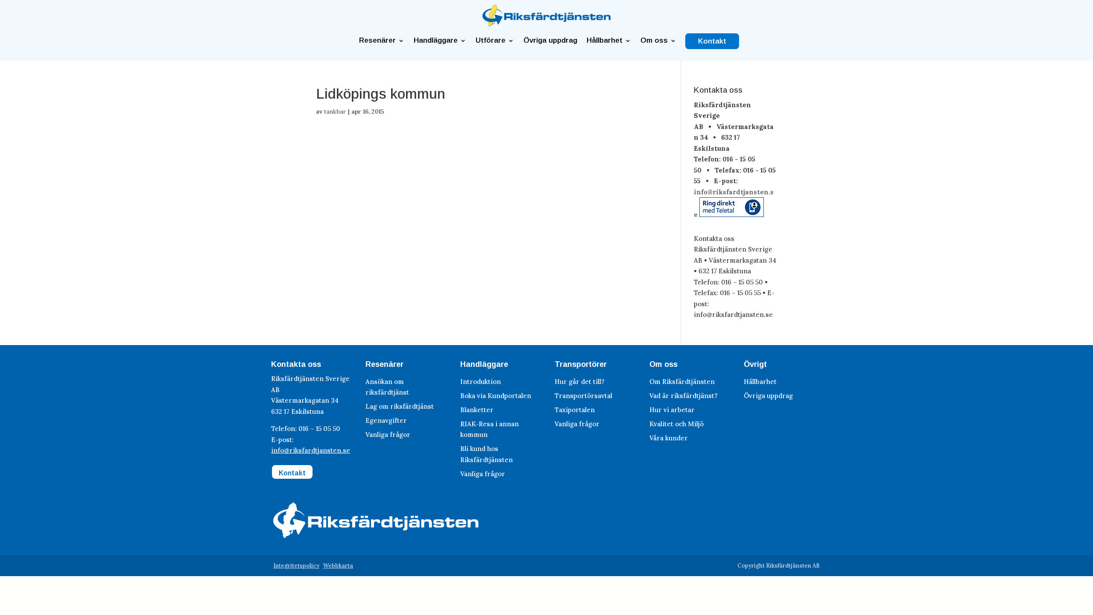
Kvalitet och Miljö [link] (676, 424)
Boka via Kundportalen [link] (495, 396)
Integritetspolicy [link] (296, 565)
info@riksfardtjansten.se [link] (310, 450)
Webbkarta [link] (338, 565)
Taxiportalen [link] (575, 410)
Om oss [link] (654, 40)
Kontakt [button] (292, 473)
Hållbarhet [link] (604, 40)
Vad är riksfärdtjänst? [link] (683, 396)
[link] (546, 24)
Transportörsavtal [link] (583, 396)
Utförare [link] (491, 40)
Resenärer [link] (377, 40)
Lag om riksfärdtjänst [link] (399, 406)
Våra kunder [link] (668, 438)
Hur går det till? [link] (580, 382)
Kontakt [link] (712, 41)
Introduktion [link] (480, 382)
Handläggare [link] (436, 40)
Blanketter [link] (477, 410)
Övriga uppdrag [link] (550, 40)
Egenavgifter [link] (386, 420)
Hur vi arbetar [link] (672, 410)
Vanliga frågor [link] (387, 434)
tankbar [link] (335, 111)
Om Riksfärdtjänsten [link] (682, 382)
